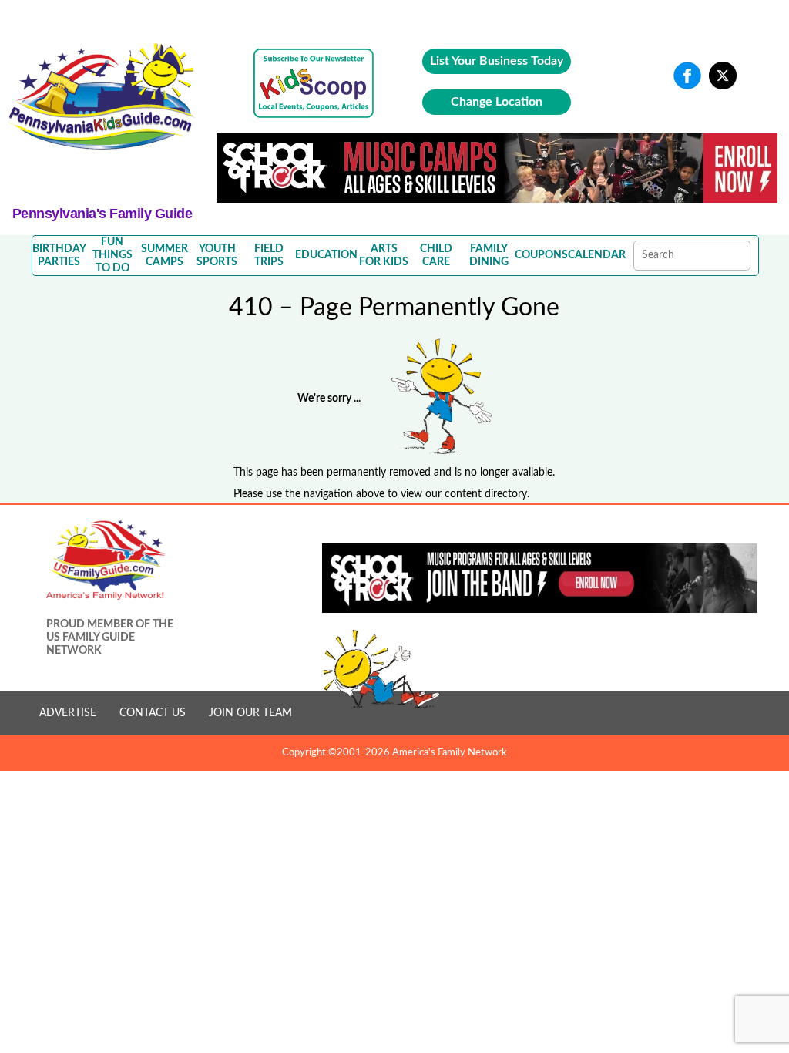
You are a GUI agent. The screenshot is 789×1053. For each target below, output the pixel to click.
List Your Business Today (496, 61)
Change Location (496, 102)
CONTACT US (152, 713)
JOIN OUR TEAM (250, 713)
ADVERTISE (67, 713)
